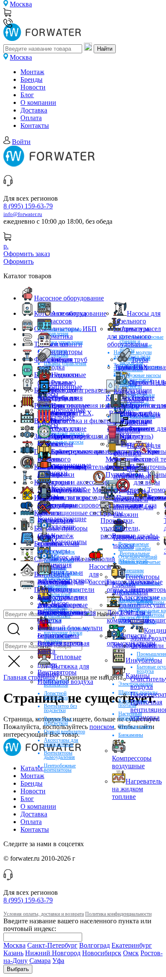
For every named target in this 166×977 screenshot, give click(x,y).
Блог (27, 94)
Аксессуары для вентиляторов (61, 742)
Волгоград (94, 945)
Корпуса (131, 436)
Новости (33, 87)
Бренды (31, 79)
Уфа (58, 960)
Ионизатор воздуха (65, 681)
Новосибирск (101, 953)
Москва (21, 4)
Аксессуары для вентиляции (60, 585)
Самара (40, 960)
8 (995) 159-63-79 (28, 206)
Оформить (18, 261)
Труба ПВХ (131, 367)
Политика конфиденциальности (118, 914)
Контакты (34, 125)
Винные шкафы (135, 535)
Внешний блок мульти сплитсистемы (70, 631)
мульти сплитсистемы (58, 539)
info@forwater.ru (22, 214)
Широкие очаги (135, 726)
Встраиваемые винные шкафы (134, 546)
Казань (13, 953)
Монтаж (32, 71)
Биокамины (130, 735)
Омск (131, 953)
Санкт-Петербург (52, 945)
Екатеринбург (132, 945)
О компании (38, 102)
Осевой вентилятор (64, 732)
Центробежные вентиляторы (60, 768)
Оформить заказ (26, 253)
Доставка (33, 110)
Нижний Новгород (52, 953)
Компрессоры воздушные (132, 762)
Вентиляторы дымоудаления (59, 755)
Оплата (31, 117)
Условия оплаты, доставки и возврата (43, 914)
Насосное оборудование (69, 298)
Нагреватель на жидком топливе (137, 789)
